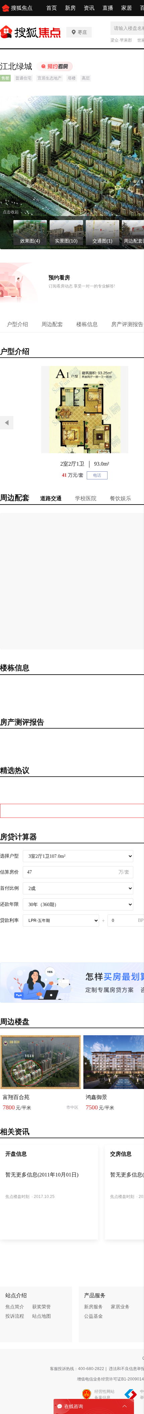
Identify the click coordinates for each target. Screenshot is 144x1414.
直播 (107, 8)
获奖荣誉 (41, 1306)
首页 (51, 8)
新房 (70, 8)
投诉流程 (14, 1316)
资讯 (89, 8)
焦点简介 (14, 1306)
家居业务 (120, 1306)
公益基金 (93, 1316)
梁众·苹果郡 (121, 40)
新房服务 (93, 1306)
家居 (126, 8)
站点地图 (41, 1316)
